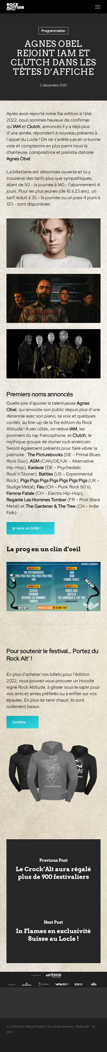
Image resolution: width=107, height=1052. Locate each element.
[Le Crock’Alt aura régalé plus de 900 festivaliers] (53, 870)
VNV (9, 1032)
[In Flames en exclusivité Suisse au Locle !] (53, 932)
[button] (98, 6)
